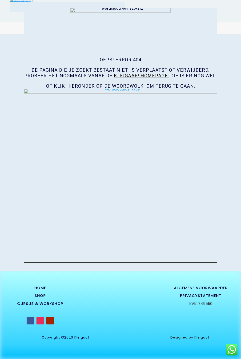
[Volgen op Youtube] (50, 320)
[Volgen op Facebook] (30, 320)
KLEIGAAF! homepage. (141, 76)
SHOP (40, 295)
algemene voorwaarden (201, 288)
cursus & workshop (40, 303)
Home (40, 288)
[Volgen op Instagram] (40, 320)
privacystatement (200, 295)
